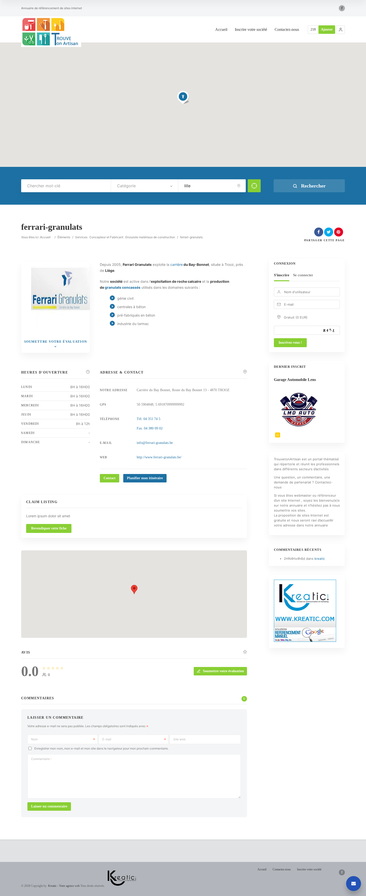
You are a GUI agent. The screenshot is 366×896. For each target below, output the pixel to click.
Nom (34, 739)
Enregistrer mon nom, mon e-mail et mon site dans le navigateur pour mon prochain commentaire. (101, 748)
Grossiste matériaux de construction (150, 237)
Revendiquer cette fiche (48, 528)
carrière (176, 264)
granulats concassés (122, 287)
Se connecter (303, 275)
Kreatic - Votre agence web (64, 885)
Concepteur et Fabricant (106, 237)
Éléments (64, 237)
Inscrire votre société (251, 29)
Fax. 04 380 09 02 (150, 428)
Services (81, 237)
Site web (179, 739)
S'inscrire (281, 275)
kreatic (319, 559)
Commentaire (41, 759)
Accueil (221, 29)
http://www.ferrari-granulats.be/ (159, 457)
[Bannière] (305, 641)
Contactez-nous (287, 29)
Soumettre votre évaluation (223, 671)
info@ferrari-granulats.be (155, 443)
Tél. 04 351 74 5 (148, 419)
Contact (110, 478)
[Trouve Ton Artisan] (51, 31)
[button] (340, 29)
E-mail (106, 739)
